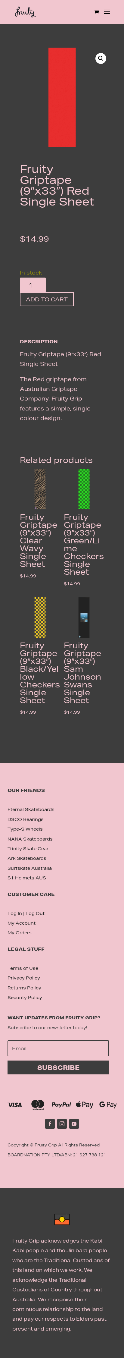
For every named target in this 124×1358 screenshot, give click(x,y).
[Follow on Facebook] (50, 1124)
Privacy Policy (24, 978)
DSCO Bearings (26, 819)
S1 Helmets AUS (27, 878)
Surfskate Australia (30, 868)
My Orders (20, 932)
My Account (22, 923)
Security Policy (25, 997)
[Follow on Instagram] (62, 1124)
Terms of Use (23, 968)
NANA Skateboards (30, 839)
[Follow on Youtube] (74, 1124)
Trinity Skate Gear (28, 848)
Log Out (35, 913)
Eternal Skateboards (31, 809)
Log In (15, 913)
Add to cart (47, 299)
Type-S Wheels (25, 829)
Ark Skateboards (27, 858)
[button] (100, 58)
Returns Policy (24, 988)
